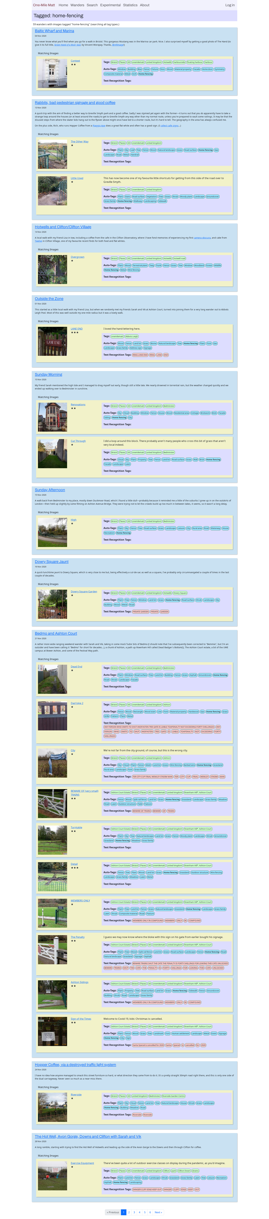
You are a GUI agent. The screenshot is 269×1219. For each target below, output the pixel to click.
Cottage (194, 413)
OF (164, 811)
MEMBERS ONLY (80, 900)
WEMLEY (204, 776)
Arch (134, 73)
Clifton (166, 1170)
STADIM (214, 776)
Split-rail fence (139, 799)
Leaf (132, 150)
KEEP (190, 1189)
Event (214, 1033)
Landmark (158, 1033)
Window (122, 69)
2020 (203, 1045)
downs (195, 1170)
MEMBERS (170, 920)
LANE (159, 354)
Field (140, 803)
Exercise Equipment (82, 1163)
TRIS (157, 731)
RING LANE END (140, 354)
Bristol (114, 62)
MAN (222, 776)
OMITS (124, 731)
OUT (197, 1189)
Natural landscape (166, 150)
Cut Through (78, 441)
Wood (170, 69)
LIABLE (175, 731)
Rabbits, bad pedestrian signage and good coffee (75, 103)
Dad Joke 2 (77, 703)
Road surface (190, 150)
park (174, 1170)
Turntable (76, 827)
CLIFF (176, 1189)
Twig (151, 265)
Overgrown (77, 257)
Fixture (154, 69)
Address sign (136, 347)
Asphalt (193, 675)
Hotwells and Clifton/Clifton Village (63, 227)
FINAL (195, 776)
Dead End (76, 666)
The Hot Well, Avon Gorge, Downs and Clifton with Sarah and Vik (88, 1136)
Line (159, 711)
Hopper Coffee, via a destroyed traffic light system (75, 1065)
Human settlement (180, 1033)
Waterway (215, 528)
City (130, 417)
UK (128, 62)
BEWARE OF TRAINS (142, 811)
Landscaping (150, 201)
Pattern (114, 716)
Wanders (77, 5)
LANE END (77, 328)
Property (142, 459)
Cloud (126, 413)
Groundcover (212, 196)
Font (209, 343)
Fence (146, 69)
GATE (163, 731)
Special (176, 1045)
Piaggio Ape (99, 125)
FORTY (217, 731)
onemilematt (138, 62)
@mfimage (117, 44)
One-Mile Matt (44, 5)
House (161, 413)
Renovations (78, 404)
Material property (183, 69)
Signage (147, 347)
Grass (179, 150)
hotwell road (179, 258)
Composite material (113, 73)
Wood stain (150, 711)
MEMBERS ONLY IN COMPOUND (148, 920)
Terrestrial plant (140, 265)
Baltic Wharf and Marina (54, 31)
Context (75, 60)
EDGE (183, 1189)
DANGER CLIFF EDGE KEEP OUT (147, 1189)
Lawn (127, 464)
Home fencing (146, 73)
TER (176, 776)
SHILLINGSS (109, 736)
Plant (120, 150)
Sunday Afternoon (50, 490)
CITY (182, 776)
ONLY (179, 920)
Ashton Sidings (79, 982)
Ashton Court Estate (120, 792)
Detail (74, 864)
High (73, 519)
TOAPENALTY (187, 731)
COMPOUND (195, 920)
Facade (196, 69)
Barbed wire (189, 765)
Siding (107, 417)
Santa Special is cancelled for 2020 (148, 1045)
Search (92, 5)
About (144, 5)
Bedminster (168, 406)
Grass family (110, 201)
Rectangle (138, 711)
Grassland (217, 765)
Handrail (135, 154)
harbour (208, 62)
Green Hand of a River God (67, 44)
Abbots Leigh (131, 336)
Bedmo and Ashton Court (56, 633)
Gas (216, 150)
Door (162, 69)
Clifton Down (184, 1170)
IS (169, 731)
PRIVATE (154, 611)
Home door (207, 69)
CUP (188, 776)
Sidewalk (162, 201)
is (182, 1045)
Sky (126, 150)
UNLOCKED (218, 967)
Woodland (199, 265)
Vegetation (151, 196)
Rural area (197, 528)
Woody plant (186, 196)
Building (131, 69)
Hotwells (167, 62)
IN (185, 920)
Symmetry (219, 69)
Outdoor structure (127, 803)
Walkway (138, 201)
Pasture (147, 803)
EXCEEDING (206, 731)
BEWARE (157, 811)
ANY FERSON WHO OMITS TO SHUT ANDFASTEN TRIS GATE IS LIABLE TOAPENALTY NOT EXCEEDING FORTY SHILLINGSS (159, 726)
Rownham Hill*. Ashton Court (198, 792)
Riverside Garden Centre (173, 1096)
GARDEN (164, 611)
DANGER (168, 1189)
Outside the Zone (49, 299)
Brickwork (205, 413)
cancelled (190, 1045)
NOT (197, 731)
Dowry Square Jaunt (51, 562)
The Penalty (78, 937)
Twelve (38, 240)
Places (122, 62)
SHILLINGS (176, 967)
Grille (106, 716)
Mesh (148, 765)
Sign (128, 1038)
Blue (140, 69)
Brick (214, 413)
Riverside (76, 1094)
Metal (127, 73)
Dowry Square (180, 593)
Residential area (181, 413)
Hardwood (193, 711)
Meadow (223, 799)
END (166, 354)
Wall (195, 459)
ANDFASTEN (147, 731)
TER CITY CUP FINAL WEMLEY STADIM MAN (152, 776)
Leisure (181, 528)
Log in (230, 5)
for (197, 1045)
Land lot (137, 343)
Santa (168, 1045)
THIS (202, 967)
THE (132, 967)
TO (131, 731)
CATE (138, 967)
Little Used (77, 178)
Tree (138, 150)
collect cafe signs (169, 125)
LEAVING (193, 967)
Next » (158, 1212)
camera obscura (202, 237)
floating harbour (195, 62)
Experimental (110, 5)
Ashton (166, 704)
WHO (116, 731)
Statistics (130, 5)
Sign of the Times (81, 1018)
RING (152, 354)
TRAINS (171, 811)
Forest (209, 265)
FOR (185, 967)
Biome (153, 343)
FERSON (108, 731)
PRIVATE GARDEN (141, 611)
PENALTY (153, 967)
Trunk (158, 265)
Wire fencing (133, 269)
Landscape (109, 154)
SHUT (136, 731)
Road (118, 154)
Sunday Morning (48, 374)
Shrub (175, 196)
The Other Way (79, 141)
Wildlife (217, 265)
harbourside (179, 62)
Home (63, 5)
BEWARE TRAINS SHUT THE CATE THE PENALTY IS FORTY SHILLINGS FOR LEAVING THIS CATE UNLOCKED (180, 963)
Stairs (127, 196)
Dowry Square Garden (84, 591)
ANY (218, 726)
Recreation (109, 532)
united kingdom (153, 62)
